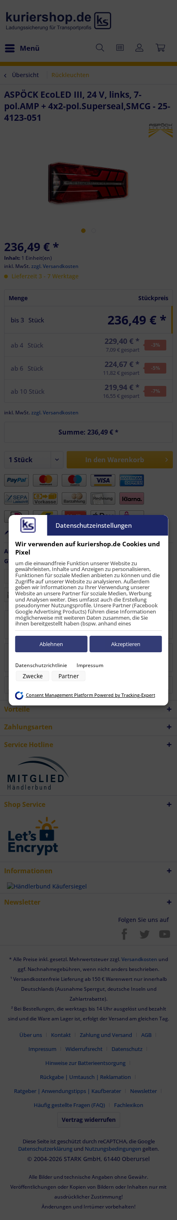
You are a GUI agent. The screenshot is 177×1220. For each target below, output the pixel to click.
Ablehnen (51, 644)
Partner (68, 676)
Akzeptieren (125, 644)
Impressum (90, 665)
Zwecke (33, 676)
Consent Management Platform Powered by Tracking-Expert (90, 695)
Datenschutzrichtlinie (41, 665)
